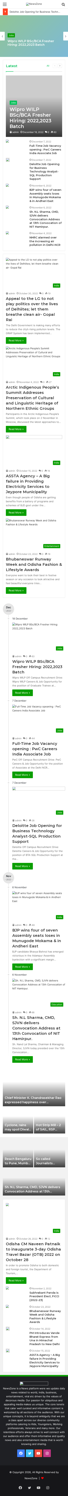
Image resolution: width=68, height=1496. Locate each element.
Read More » (16, 340)
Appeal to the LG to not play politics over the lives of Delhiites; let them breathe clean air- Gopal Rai (32, 309)
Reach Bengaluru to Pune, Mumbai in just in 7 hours (18, 1163)
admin (15, 132)
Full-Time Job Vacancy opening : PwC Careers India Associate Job (45, 149)
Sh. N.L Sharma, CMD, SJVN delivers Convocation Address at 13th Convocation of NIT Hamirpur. (45, 219)
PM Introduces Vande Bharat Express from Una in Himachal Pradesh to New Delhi (44, 1338)
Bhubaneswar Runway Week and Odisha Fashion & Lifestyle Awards (34, 564)
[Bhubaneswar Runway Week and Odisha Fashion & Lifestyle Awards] (7, 1307)
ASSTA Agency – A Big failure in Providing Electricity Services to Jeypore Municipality (44, 1360)
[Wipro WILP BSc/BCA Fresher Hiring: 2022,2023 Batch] (34, 106)
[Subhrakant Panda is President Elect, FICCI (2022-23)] (7, 1288)
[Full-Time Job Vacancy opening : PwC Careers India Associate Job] (7, 142)
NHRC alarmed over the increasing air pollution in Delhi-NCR (44, 241)
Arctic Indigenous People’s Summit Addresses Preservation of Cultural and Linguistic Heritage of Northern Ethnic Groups (32, 398)
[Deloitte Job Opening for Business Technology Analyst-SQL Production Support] (8, 160)
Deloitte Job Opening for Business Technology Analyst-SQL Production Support (44, 171)
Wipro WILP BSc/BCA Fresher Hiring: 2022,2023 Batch (31, 43)
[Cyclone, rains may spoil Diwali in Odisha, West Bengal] (18, 1120)
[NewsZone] (34, 4)
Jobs (11, 35)
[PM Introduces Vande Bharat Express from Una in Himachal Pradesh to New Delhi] (8, 1329)
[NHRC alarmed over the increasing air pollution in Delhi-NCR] (7, 233)
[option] (34, 36)
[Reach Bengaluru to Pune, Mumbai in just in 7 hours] (18, 1153)
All (48, 65)
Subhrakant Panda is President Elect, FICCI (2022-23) (44, 1296)
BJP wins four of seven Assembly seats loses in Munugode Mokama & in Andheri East (45, 195)
